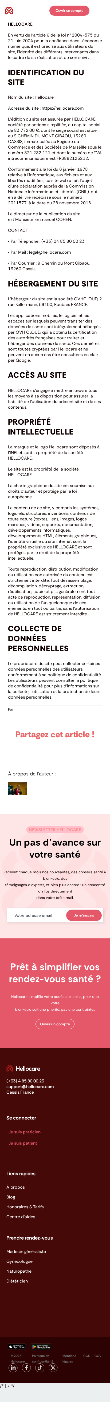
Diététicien (17, 1281)
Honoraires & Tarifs (25, 1207)
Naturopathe (19, 1271)
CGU (86, 1356)
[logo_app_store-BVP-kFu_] (16, 1345)
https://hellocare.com (63, 108)
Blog (10, 1197)
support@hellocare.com (30, 1086)
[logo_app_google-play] (41, 1345)
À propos (15, 1187)
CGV (98, 1356)
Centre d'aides (20, 1217)
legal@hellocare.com (50, 252)
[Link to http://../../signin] (41, 11)
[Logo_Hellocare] (23, 1067)
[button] (55, 1024)
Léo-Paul (22, 709)
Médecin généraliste (26, 1251)
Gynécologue (19, 1261)
